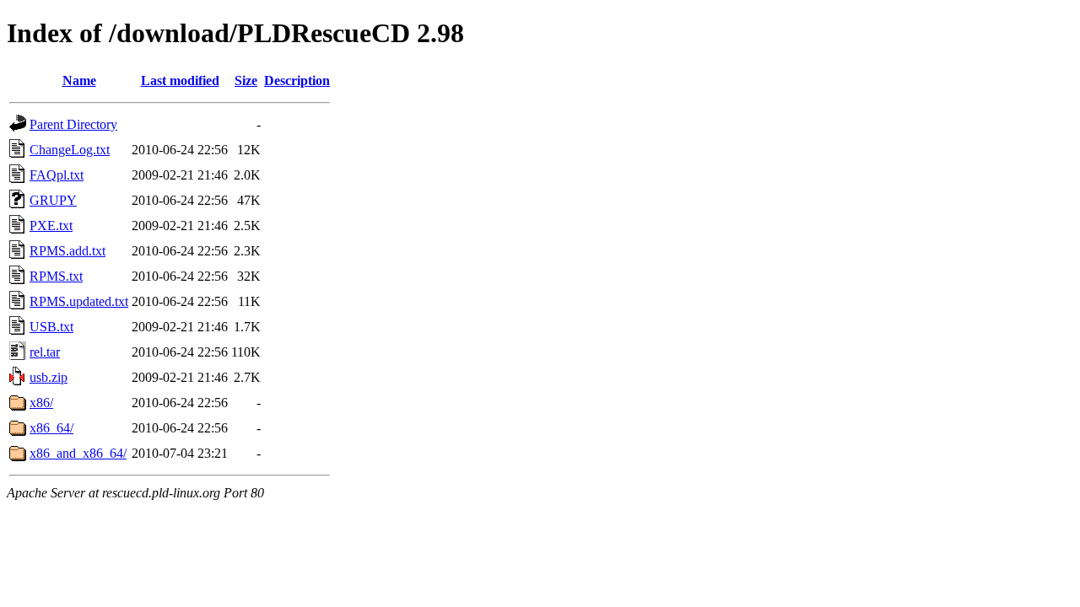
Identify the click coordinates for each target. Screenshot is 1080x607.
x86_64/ (51, 428)
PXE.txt (51, 225)
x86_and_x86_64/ (78, 453)
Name (79, 80)
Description (297, 80)
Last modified (180, 80)
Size (246, 80)
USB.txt (51, 327)
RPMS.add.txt (67, 251)
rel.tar (45, 352)
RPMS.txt (56, 276)
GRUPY (53, 200)
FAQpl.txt (57, 175)
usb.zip (49, 377)
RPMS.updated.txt (79, 301)
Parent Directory (73, 124)
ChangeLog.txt (70, 149)
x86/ (41, 402)
